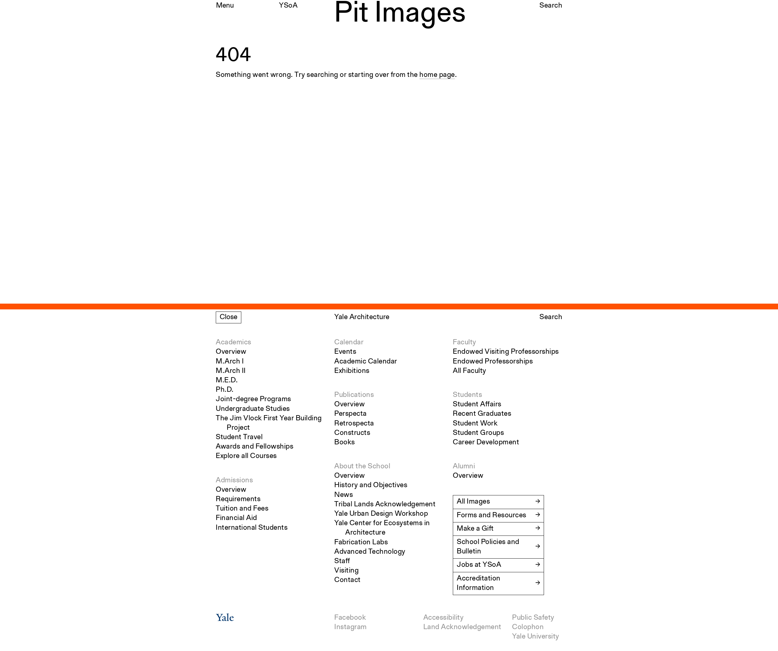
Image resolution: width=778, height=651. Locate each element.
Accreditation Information (479, 583)
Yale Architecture (362, 317)
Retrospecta (354, 423)
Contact (347, 580)
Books (344, 442)
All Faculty (469, 371)
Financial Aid (236, 518)
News (343, 495)
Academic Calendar (365, 361)
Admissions (234, 480)
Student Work (475, 423)
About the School (362, 466)
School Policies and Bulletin (488, 547)
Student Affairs (477, 404)
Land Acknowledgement (462, 627)
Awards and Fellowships (254, 446)
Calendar (348, 342)
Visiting (346, 570)
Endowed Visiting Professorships (506, 352)
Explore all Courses (246, 456)
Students (467, 395)
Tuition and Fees (242, 508)
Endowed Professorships (493, 361)
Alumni (464, 466)
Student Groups (478, 433)
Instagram (350, 627)
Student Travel (239, 437)
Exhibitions (352, 371)
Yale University (535, 636)
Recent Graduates (482, 414)
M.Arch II (231, 371)
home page (437, 75)
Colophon (528, 627)
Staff (342, 561)
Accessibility (443, 618)
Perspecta (350, 414)
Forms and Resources (491, 515)
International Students (251, 528)
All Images (473, 501)
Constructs (352, 433)
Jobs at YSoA (479, 565)
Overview (231, 352)
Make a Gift (475, 528)
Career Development (486, 442)
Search (550, 5)
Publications (354, 395)
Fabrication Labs (361, 542)
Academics (233, 342)
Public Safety (533, 618)
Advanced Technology (369, 552)
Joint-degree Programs (253, 399)
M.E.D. (227, 380)
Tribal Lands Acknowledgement (384, 504)
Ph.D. (225, 390)
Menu (225, 5)
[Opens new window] (225, 619)
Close (228, 317)
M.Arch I (230, 361)
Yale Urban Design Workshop (381, 514)
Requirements (238, 499)
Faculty (464, 342)
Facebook (350, 618)
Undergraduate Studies (253, 409)
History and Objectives (370, 485)
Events (345, 352)
